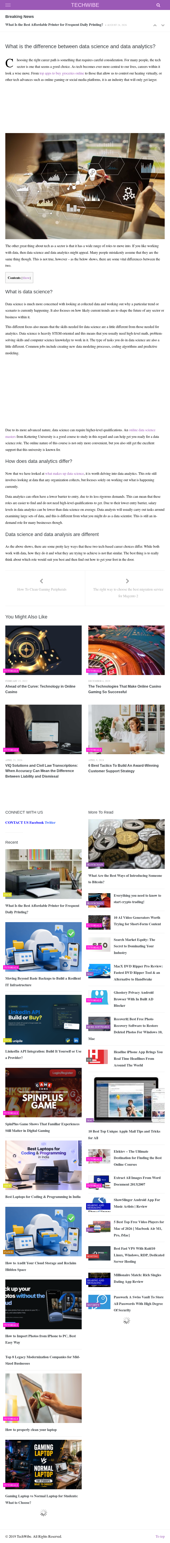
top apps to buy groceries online (62, 73)
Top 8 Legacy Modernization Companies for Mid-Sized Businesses (42, 1360)
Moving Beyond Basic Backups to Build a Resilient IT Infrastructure (56, 25)
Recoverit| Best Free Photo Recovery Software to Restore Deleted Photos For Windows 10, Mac (125, 1028)
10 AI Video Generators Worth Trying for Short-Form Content (137, 921)
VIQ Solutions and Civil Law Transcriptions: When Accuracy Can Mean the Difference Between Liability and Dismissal (41, 771)
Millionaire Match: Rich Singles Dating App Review (137, 1278)
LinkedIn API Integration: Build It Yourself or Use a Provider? (43, 1054)
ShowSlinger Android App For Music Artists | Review (137, 1203)
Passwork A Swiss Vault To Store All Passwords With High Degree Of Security (139, 1303)
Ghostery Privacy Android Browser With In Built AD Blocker (134, 999)
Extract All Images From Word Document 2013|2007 (137, 1181)
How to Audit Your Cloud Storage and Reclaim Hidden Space (40, 1266)
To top (160, 1536)
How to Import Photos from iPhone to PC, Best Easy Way (40, 1339)
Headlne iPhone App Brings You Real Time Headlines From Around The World (138, 1058)
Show (26, 278)
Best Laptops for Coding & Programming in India (43, 1196)
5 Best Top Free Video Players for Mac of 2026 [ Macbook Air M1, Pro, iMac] (139, 1228)
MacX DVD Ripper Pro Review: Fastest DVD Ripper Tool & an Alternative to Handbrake (138, 972)
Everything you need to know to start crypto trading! (137, 898)
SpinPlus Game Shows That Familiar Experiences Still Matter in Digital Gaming (42, 1127)
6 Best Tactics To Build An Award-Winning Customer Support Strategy (123, 768)
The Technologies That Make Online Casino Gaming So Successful (124, 689)
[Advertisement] (84, 96)
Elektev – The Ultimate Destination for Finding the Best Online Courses (138, 1158)
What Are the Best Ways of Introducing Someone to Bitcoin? (125, 879)
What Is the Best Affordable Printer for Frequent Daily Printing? (42, 909)
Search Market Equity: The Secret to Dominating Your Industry (134, 946)
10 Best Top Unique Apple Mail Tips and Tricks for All (124, 1134)
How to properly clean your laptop (31, 1429)
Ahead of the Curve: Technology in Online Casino (40, 689)
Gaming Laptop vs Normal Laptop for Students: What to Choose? (41, 1499)
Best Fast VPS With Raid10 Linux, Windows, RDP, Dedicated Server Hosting (139, 1255)
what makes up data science (64, 473)
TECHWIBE (85, 5)
